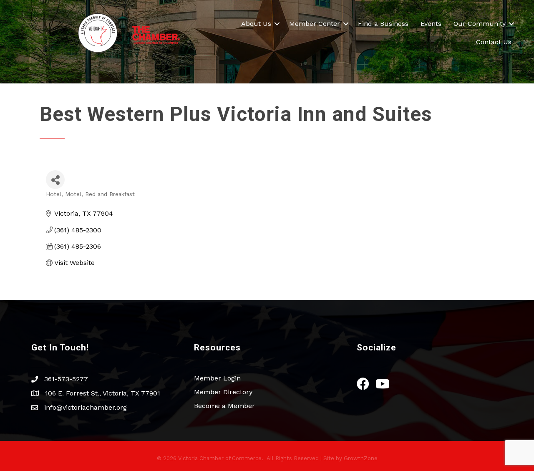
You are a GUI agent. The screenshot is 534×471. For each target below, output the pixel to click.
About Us (256, 24)
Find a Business (383, 24)
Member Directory (223, 392)
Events (431, 24)
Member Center (314, 24)
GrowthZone (361, 458)
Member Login (217, 378)
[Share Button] (55, 179)
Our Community (479, 24)
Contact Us (493, 42)
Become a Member (224, 406)
